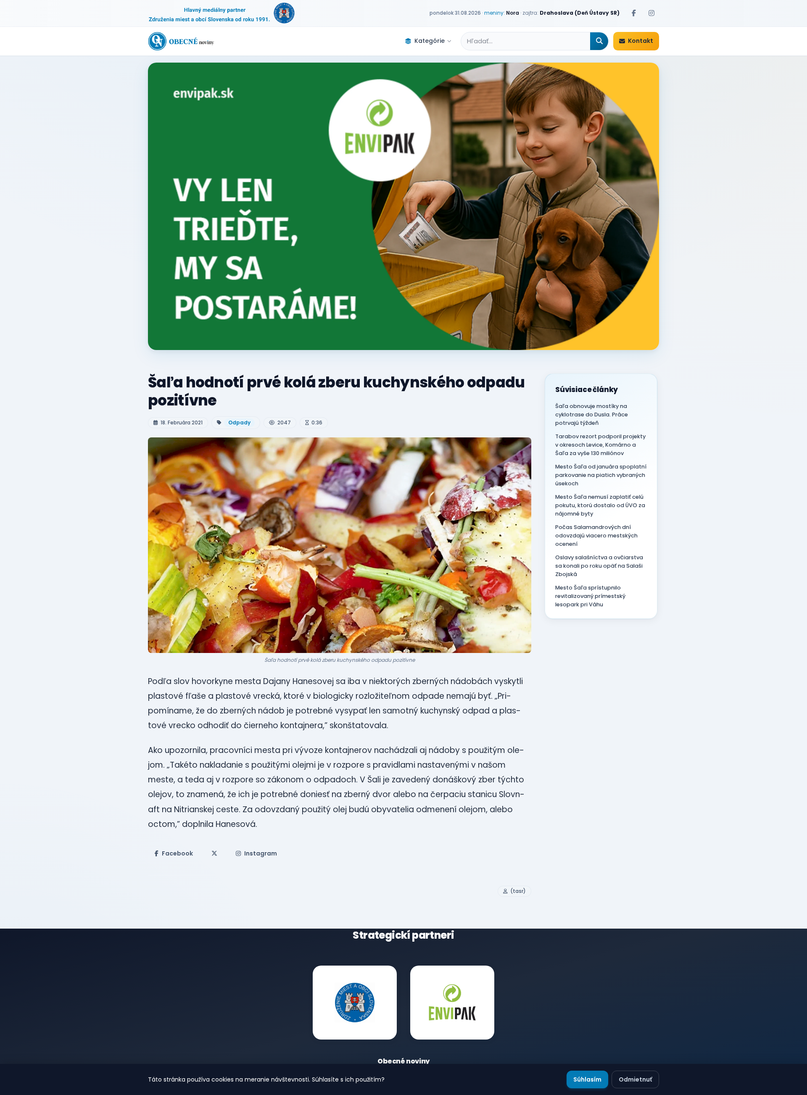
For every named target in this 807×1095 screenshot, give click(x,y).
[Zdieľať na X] (214, 853)
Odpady (239, 422)
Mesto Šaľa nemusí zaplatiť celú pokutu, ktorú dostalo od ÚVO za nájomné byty (600, 505)
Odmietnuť (635, 1079)
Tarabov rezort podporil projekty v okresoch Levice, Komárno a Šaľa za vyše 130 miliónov (600, 445)
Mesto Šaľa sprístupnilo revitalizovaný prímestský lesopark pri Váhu (590, 596)
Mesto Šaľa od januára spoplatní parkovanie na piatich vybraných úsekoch (600, 475)
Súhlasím (587, 1079)
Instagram (260, 853)
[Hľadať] (599, 41)
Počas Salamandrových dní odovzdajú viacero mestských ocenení (596, 536)
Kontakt (640, 41)
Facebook (177, 853)
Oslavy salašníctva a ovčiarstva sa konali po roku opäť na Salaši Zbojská (599, 566)
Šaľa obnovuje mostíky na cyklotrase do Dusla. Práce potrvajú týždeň (591, 414)
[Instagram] (651, 13)
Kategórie (429, 41)
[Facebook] (633, 13)
